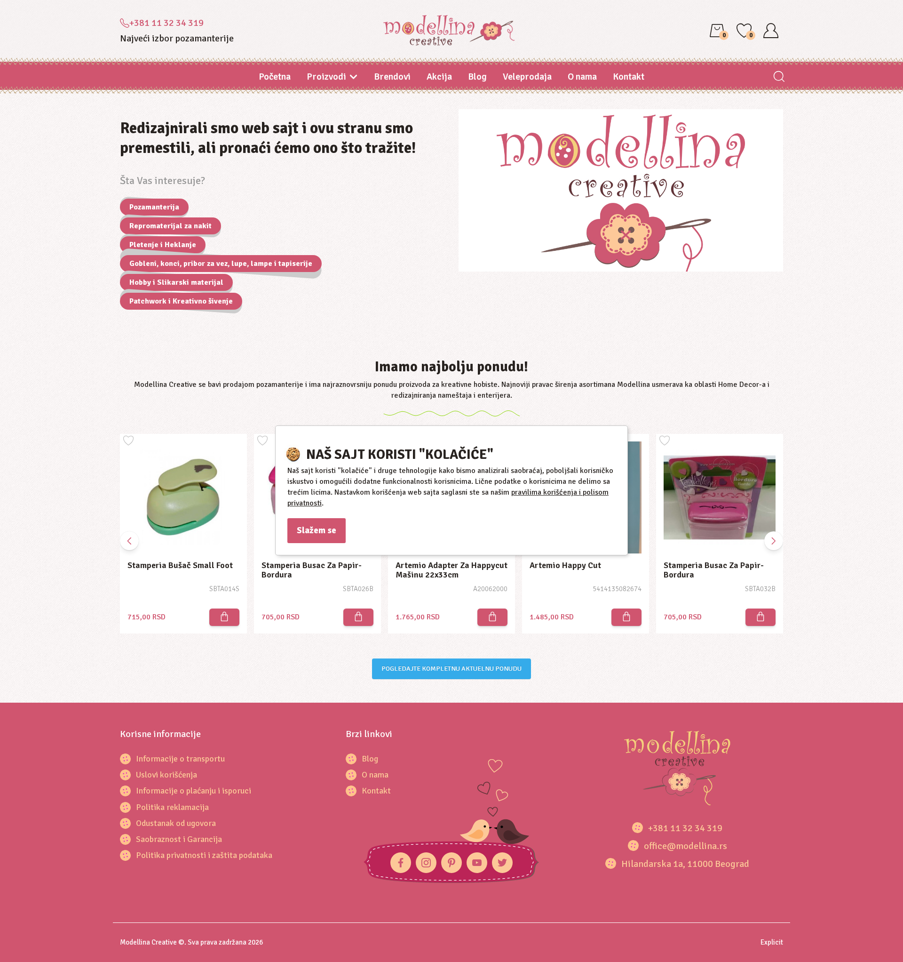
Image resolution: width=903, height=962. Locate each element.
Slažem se (316, 530)
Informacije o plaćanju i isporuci (193, 791)
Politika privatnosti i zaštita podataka (204, 855)
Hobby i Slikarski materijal (176, 282)
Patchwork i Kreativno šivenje (181, 301)
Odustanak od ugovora (176, 823)
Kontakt (628, 76)
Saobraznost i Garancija (179, 839)
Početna (275, 76)
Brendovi (392, 76)
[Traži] (778, 77)
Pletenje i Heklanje (162, 244)
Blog (477, 76)
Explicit (771, 942)
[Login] (771, 30)
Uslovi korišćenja (166, 775)
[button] (773, 540)
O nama (582, 76)
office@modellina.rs (685, 846)
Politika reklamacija (172, 807)
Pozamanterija (154, 207)
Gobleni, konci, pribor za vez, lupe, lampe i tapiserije (220, 263)
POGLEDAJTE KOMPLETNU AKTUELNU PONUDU (451, 669)
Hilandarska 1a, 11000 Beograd (685, 864)
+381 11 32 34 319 (166, 22)
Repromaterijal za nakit (170, 226)
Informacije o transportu (180, 759)
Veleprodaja (527, 76)
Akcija (439, 76)
